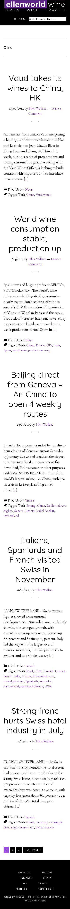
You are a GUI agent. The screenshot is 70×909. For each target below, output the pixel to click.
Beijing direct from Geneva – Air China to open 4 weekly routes (35, 394)
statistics (45, 681)
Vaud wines (43, 195)
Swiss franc (26, 827)
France (40, 345)
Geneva (60, 671)
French (48, 671)
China (30, 195)
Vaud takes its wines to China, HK (35, 88)
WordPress (31, 900)
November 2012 (43, 676)
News (28, 190)
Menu (22, 18)
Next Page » (33, 849)
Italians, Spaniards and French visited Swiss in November (35, 559)
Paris (57, 345)
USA (48, 686)
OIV (49, 345)
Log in (42, 900)
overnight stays (14, 681)
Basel (29, 671)
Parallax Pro (33, 896)
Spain (7, 350)
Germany (42, 822)
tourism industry (32, 686)
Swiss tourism (45, 827)
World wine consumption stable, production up (35, 233)
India (16, 676)
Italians (26, 676)
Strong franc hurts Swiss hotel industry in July (35, 720)
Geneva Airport (24, 511)
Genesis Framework (55, 896)
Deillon (51, 506)
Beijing (31, 506)
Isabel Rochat (45, 511)
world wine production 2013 (31, 350)
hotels (8, 676)
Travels (29, 501)
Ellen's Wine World (35, 6)
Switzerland (11, 516)
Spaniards (31, 681)
